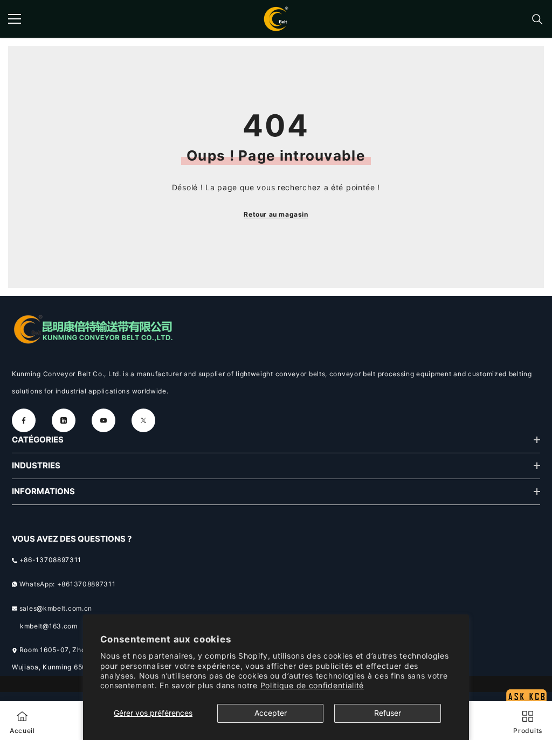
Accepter (270, 712)
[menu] (14, 18)
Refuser (387, 712)
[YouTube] (103, 420)
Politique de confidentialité (312, 685)
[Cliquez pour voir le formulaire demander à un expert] (526, 676)
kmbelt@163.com (49, 626)
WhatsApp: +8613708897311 (67, 584)
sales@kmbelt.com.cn (55, 608)
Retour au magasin (276, 214)
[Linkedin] (63, 420)
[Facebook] (24, 420)
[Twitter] (143, 420)
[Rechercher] (537, 19)
